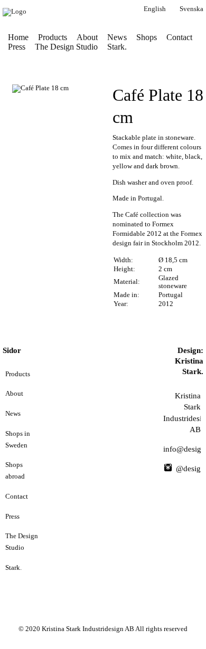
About (87, 37)
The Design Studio (66, 46)
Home (18, 37)
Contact (179, 37)
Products (52, 37)
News (117, 37)
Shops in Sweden (17, 439)
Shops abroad (15, 470)
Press (16, 46)
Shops (146, 37)
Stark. (117, 46)
